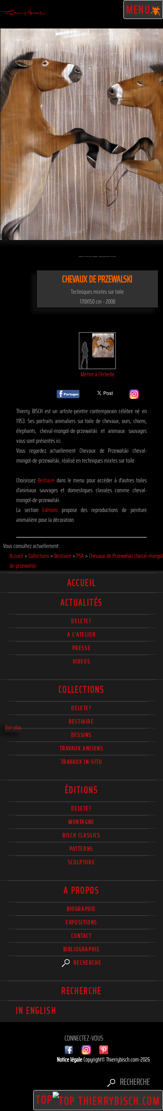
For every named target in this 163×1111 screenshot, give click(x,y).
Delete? (81, 808)
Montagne (81, 822)
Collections (81, 689)
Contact (81, 936)
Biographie (81, 909)
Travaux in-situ (81, 762)
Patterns (81, 849)
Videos (82, 661)
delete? (81, 621)
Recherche (86, 962)
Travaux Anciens (82, 748)
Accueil (81, 582)
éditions (81, 789)
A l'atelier (81, 634)
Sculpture (81, 862)
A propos (81, 890)
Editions (50, 510)
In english (36, 1010)
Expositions (81, 922)
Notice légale (70, 1059)
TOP (44, 1099)
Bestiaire (46, 480)
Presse (81, 648)
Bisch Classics (81, 835)
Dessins (81, 735)
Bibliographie (81, 949)
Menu (138, 9)
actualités (82, 602)
